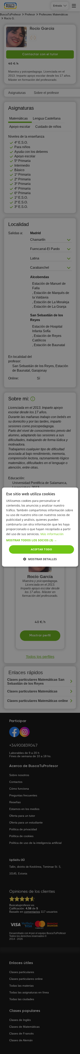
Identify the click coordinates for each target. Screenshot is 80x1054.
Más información (52, 534)
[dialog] (40, 527)
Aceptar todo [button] (41, 549)
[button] (40, 540)
